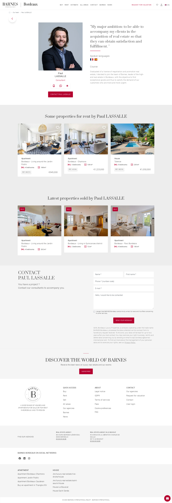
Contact (94, 5)
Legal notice (100, 391)
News (110, 5)
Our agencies (68, 408)
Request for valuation (141, 5)
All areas (84, 5)
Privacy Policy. (130, 342)
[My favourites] (157, 5)
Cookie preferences (103, 408)
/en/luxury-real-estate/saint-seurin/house (65, 481)
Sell (64, 400)
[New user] (161, 5)
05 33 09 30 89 (61, 439)
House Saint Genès (61, 491)
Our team (16, 12)
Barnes (103, 5)
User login (130, 404)
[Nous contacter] (167, 498)
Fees (97, 404)
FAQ (96, 412)
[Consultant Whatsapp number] (60, 86)
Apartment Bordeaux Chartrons (31, 474)
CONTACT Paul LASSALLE (60, 94)
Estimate (74, 5)
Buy (61, 5)
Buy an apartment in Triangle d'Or (32, 485)
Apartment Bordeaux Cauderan (31, 481)
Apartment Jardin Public (28, 478)
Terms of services (102, 400)
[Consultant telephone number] (54, 86)
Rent (67, 5)
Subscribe (86, 371)
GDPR (97, 396)
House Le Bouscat (60, 487)
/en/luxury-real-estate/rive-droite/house (64, 475)
